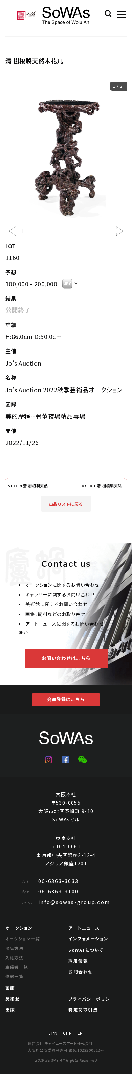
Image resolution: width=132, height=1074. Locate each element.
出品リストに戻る (66, 504)
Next (116, 231)
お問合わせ (80, 971)
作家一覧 (14, 976)
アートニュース (84, 928)
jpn (53, 1033)
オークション (19, 928)
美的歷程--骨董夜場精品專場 (45, 416)
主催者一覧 (16, 967)
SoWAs (66, 16)
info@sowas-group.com (66, 902)
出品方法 (14, 948)
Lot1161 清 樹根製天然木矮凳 (103, 485)
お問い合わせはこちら (66, 658)
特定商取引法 (83, 1009)
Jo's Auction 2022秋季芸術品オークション (64, 389)
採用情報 (78, 960)
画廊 (10, 988)
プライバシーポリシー (91, 999)
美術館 (12, 999)
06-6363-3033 (50, 881)
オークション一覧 (22, 938)
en (80, 1033)
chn (67, 1033)
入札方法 (14, 957)
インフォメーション (88, 938)
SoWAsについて (86, 950)
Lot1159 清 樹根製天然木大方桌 (29, 485)
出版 (10, 1009)
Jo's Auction (23, 363)
